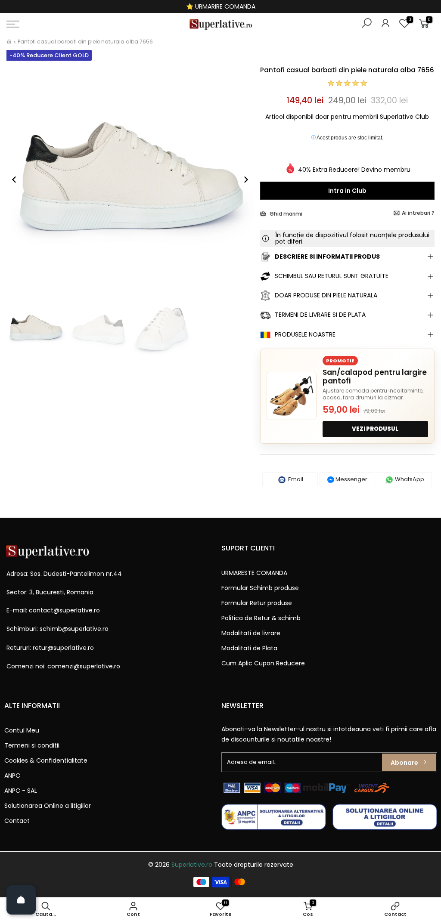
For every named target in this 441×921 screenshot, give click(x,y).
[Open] (21, 900)
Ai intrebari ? (418, 212)
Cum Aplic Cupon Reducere (263, 663)
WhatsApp (409, 479)
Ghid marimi (285, 213)
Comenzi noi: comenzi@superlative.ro (63, 666)
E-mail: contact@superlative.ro (53, 610)
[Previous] (18, 179)
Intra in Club (347, 190)
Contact (17, 820)
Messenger (350, 479)
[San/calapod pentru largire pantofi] (292, 396)
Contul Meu (21, 730)
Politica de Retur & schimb (261, 618)
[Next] (242, 179)
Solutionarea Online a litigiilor (47, 805)
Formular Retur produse (256, 603)
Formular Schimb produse (260, 588)
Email (295, 479)
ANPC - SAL (20, 790)
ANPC (12, 775)
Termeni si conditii (31, 745)
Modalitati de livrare (250, 633)
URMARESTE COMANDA (254, 573)
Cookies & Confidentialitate (45, 760)
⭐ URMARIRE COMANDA (220, 6)
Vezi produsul (375, 429)
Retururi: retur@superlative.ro (50, 647)
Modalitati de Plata (249, 648)
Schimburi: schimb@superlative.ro (57, 628)
